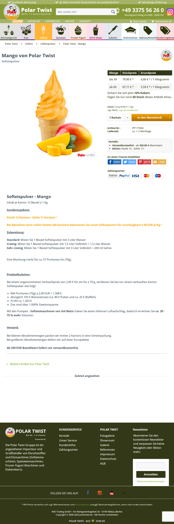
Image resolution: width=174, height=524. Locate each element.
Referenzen (107, 449)
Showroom (107, 440)
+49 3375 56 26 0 (143, 10)
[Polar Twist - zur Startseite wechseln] (11, 11)
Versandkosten (82, 504)
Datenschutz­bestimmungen (151, 481)
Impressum (107, 454)
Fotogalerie (107, 436)
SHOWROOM (52, 21)
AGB (103, 463)
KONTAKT (85, 21)
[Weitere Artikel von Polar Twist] (166, 59)
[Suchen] (113, 11)
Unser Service (68, 440)
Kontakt (64, 436)
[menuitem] (86, 11)
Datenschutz (108, 459)
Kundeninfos (67, 445)
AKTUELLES (34, 21)
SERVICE (69, 21)
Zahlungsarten (68, 449)
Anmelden (151, 474)
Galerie (104, 445)
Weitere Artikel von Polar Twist (29, 364)
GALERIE (18, 21)
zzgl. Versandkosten (128, 110)
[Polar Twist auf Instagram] (170, 12)
